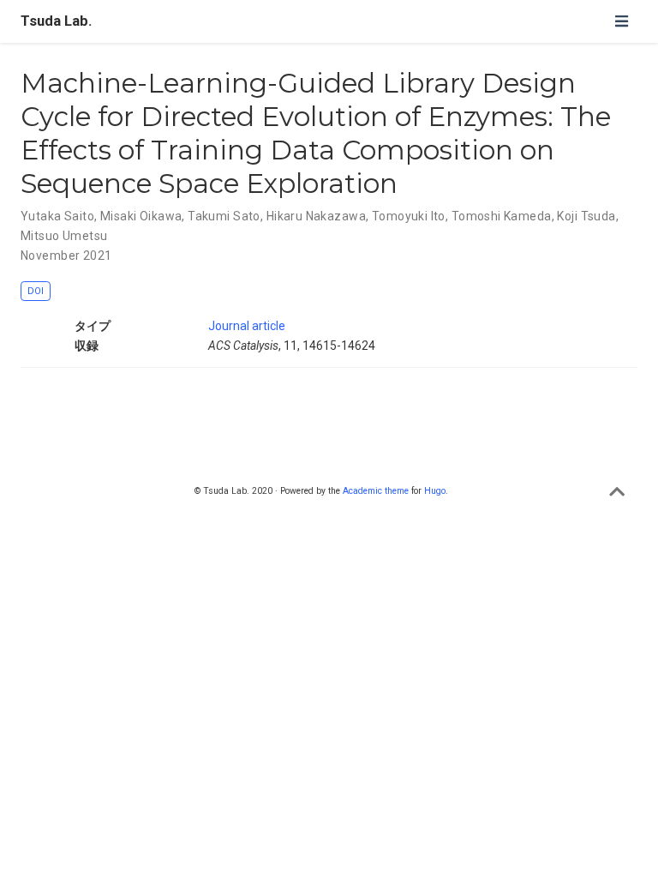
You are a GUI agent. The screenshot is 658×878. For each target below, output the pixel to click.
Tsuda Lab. (57, 21)
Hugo (435, 490)
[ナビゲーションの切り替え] (621, 21)
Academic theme (376, 490)
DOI (35, 291)
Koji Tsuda (586, 216)
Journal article (246, 326)
